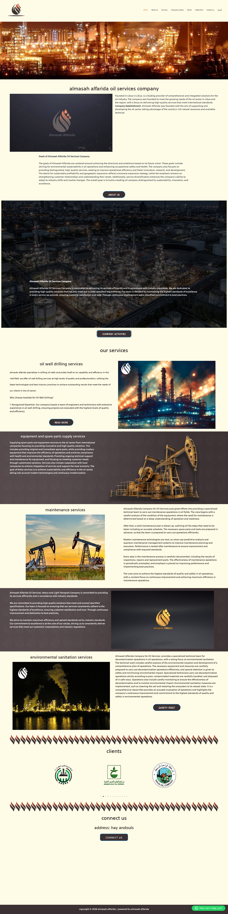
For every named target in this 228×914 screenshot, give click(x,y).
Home (145, 9)
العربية (220, 9)
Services (164, 9)
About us (154, 9)
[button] (110, 75)
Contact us (210, 9)
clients (189, 9)
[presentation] (4, 51)
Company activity (177, 9)
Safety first (199, 9)
